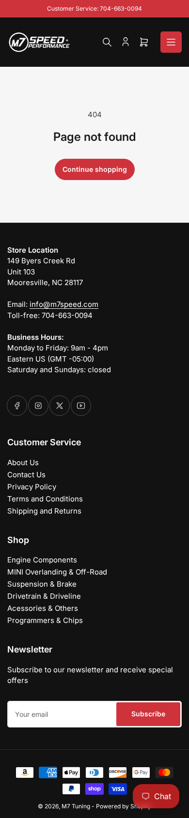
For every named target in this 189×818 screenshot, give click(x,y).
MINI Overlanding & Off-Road (57, 571)
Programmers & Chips (45, 620)
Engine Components (42, 559)
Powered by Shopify (123, 806)
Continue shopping (95, 169)
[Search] (107, 42)
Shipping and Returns (44, 510)
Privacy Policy (31, 486)
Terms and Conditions (45, 498)
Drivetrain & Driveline (44, 596)
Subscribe (148, 714)
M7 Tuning (76, 806)
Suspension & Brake (42, 584)
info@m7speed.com (64, 304)
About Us (23, 462)
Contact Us (26, 474)
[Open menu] (171, 42)
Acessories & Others (42, 608)
